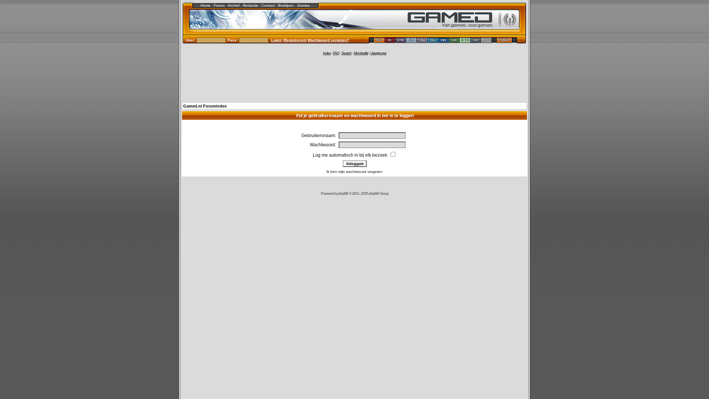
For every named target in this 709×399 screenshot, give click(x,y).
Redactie (250, 5)
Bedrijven (286, 5)
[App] (475, 41)
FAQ (336, 53)
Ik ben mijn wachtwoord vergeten (354, 172)
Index (327, 53)
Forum (219, 5)
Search (347, 53)
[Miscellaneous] (486, 41)
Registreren (294, 40)
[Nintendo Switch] (422, 41)
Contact (268, 5)
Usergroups (378, 53)
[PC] (390, 41)
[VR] (411, 41)
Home (205, 5)
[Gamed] (379, 41)
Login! (276, 40)
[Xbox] (465, 41)
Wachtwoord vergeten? (328, 40)
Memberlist (361, 53)
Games (303, 5)
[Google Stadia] (400, 41)
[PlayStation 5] (443, 41)
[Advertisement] (354, 78)
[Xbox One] (454, 41)
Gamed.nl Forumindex (205, 106)
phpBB (343, 193)
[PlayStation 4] (433, 41)
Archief (234, 5)
